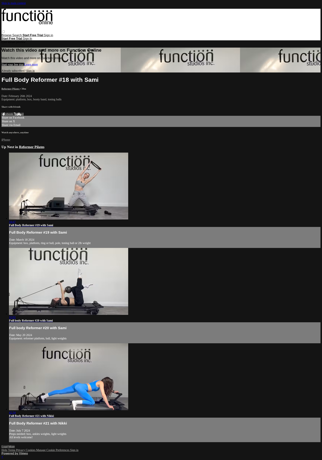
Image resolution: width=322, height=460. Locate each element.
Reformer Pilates (10, 88)
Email (20, 114)
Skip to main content (13, 3)
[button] (3, 31)
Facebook (7, 114)
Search (17, 35)
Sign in (48, 35)
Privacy (21, 450)
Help (4, 450)
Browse (6, 35)
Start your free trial (12, 64)
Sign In (27, 38)
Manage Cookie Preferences (53, 450)
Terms (12, 450)
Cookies (31, 450)
